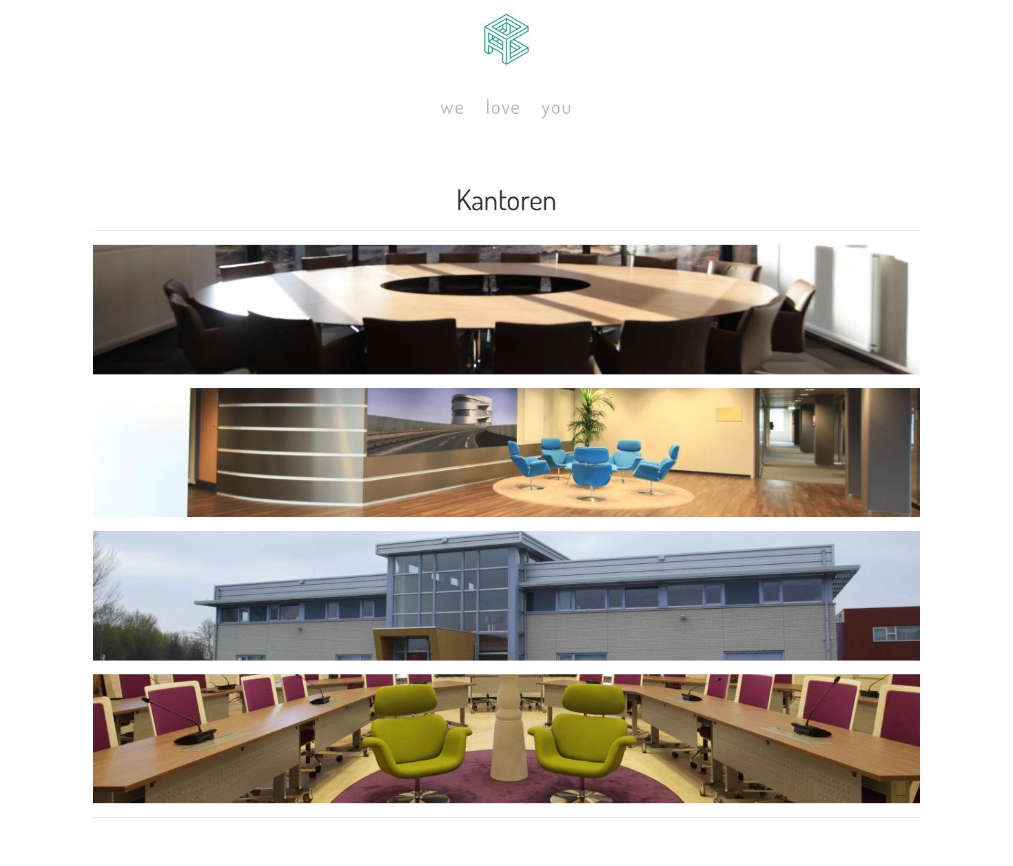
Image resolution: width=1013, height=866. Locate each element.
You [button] (557, 106)
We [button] (452, 106)
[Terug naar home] (506, 39)
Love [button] (503, 106)
